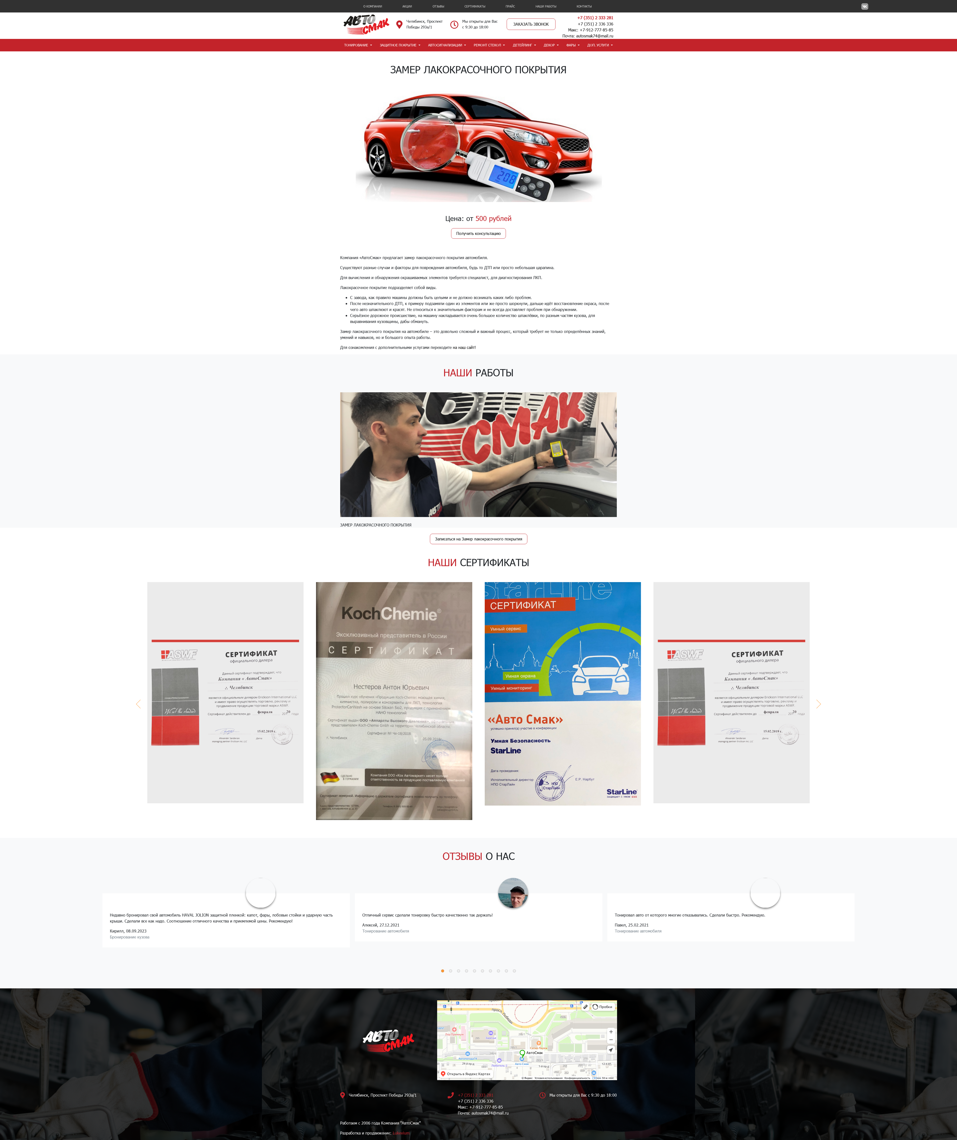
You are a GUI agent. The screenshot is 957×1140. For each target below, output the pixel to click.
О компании (372, 6)
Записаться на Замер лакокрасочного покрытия (478, 538)
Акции (407, 6)
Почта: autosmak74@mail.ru (587, 35)
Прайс (510, 6)
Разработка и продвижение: (374, 1133)
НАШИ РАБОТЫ (546, 6)
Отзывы (438, 6)
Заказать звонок (531, 24)
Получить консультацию (478, 233)
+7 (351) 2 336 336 (595, 23)
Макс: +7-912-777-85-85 (590, 29)
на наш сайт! (464, 347)
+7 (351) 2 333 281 (595, 17)
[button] (442, 970)
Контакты (584, 6)
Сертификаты (475, 6)
